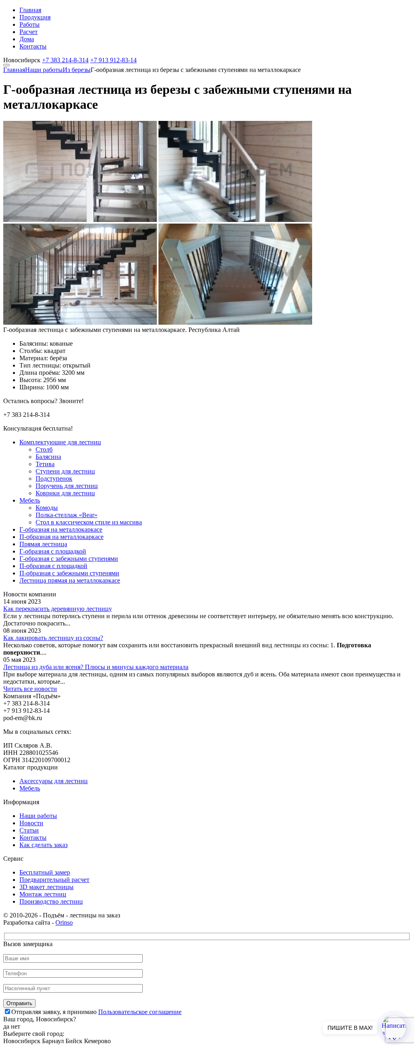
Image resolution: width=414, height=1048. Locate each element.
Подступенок (54, 478)
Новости (31, 823)
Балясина (48, 456)
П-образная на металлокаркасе (61, 536)
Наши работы (44, 69)
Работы (29, 24)
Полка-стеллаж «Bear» (66, 514)
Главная (30, 9)
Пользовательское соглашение (140, 1011)
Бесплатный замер (44, 872)
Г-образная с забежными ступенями (68, 558)
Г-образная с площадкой (52, 551)
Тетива (45, 464)
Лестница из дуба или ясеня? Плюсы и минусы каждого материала (95, 666)
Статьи (29, 830)
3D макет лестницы (46, 886)
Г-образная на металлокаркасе (60, 529)
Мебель (29, 500)
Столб (44, 449)
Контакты (32, 46)
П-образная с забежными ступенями (69, 573)
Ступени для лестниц (65, 471)
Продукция (35, 17)
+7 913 (113, 60)
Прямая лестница (43, 544)
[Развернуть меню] (6, 65)
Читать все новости (30, 688)
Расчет (28, 31)
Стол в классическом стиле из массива (89, 522)
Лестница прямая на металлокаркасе (69, 580)
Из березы (77, 69)
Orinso (64, 922)
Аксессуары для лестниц (53, 781)
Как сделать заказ (43, 844)
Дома (26, 39)
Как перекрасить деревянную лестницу (57, 608)
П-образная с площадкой (53, 565)
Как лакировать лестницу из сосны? (53, 637)
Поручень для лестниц (67, 485)
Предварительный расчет (54, 879)
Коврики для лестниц (65, 493)
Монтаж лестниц (42, 894)
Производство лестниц (51, 901)
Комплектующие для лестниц (60, 442)
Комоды (47, 507)
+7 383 (65, 60)
